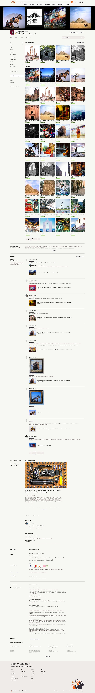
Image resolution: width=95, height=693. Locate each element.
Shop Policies (28, 37)
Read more (54, 250)
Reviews (16, 37)
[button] (73, 32)
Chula (30, 310)
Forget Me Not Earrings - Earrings (35, 646)
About (22, 37)
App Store (14, 686)
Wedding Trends (60, 4)
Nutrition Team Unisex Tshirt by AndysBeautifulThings (34, 652)
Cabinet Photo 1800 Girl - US (53, 651)
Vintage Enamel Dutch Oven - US (53, 646)
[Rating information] (15, 34)
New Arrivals (32, 4)
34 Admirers (12, 82)
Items (11, 37)
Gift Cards (67, 4)
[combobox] (43, 2)
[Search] (72, 2)
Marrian (30, 436)
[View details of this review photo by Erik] (36, 366)
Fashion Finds (47, 4)
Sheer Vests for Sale (70, 646)
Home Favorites (39, 4)
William (30, 259)
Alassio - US (12, 651)
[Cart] (82, 2)
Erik (29, 357)
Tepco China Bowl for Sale (52, 647)
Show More (47, 656)
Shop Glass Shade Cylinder (71, 651)
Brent (33, 265)
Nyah (30, 280)
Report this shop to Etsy (14, 86)
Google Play (22, 686)
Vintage (53, 4)
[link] (26, 239)
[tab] (17, 42)
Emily (30, 295)
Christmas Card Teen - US (14, 646)
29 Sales (11, 80)
